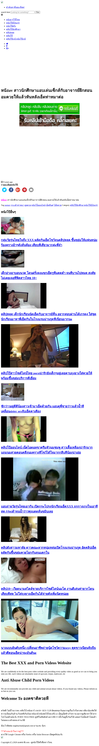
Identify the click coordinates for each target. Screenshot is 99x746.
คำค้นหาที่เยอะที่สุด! (15, 7)
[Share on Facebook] (11, 191)
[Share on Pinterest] (24, 191)
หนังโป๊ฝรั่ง (11, 26)
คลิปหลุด (10, 32)
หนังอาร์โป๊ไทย (13, 20)
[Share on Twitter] (4, 191)
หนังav (4, 200)
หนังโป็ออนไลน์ (38, 205)
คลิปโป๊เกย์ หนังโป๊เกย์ (16, 39)
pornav (7, 205)
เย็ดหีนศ (49, 205)
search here (5, 12)
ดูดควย (28, 205)
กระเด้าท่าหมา (17, 205)
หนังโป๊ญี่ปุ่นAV (13, 23)
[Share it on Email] (31, 191)
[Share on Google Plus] (17, 191)
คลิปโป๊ (9, 36)
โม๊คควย (57, 205)
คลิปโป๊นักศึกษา (13, 29)
